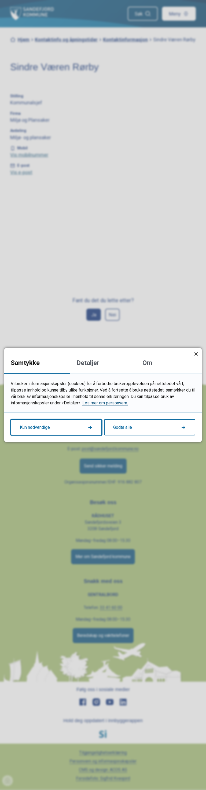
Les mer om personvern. (105, 402)
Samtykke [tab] (25, 363)
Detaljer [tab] (87, 363)
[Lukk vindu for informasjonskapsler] (196, 354)
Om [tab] (147, 363)
